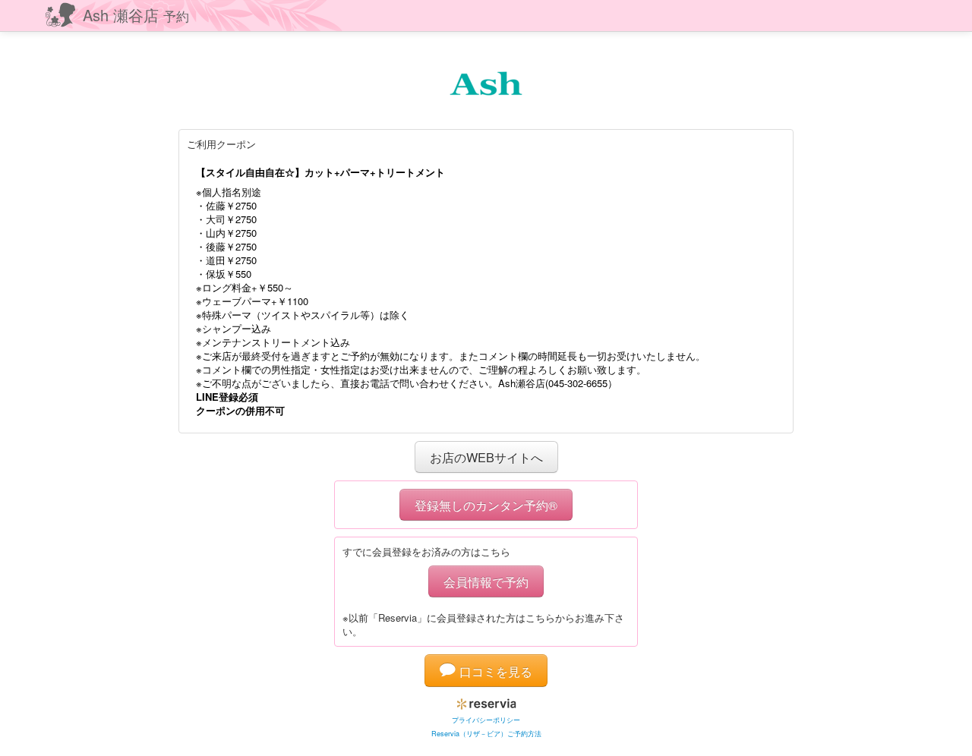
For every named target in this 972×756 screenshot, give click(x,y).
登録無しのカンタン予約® (486, 505)
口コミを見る (494, 671)
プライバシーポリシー (486, 720)
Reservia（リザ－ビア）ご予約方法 (486, 734)
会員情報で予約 (486, 581)
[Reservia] (486, 701)
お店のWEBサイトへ (486, 457)
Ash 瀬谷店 (136, 15)
